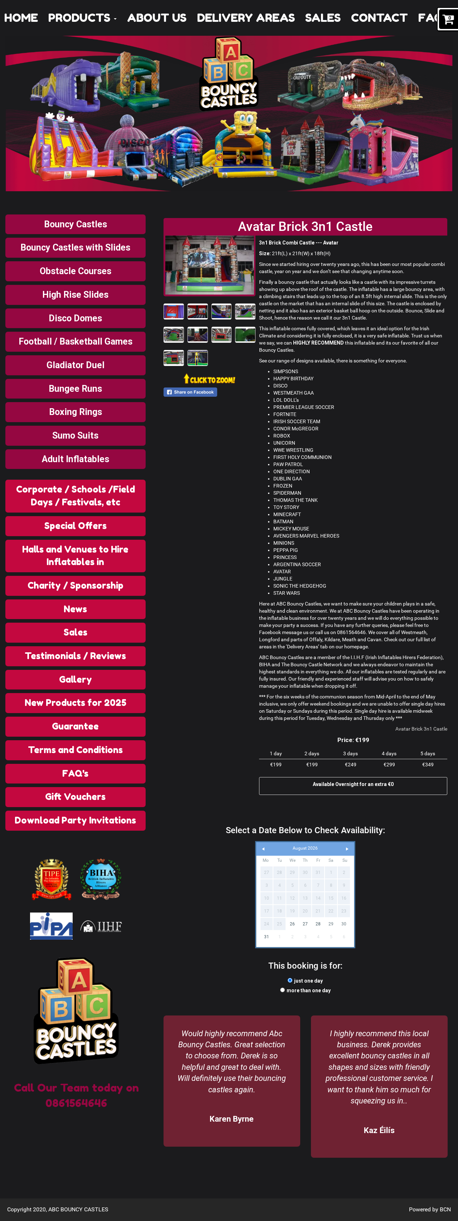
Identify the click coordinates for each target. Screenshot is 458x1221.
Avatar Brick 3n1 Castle (421, 729)
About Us (156, 18)
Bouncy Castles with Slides (75, 247)
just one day (308, 981)
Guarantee (75, 726)
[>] (347, 849)
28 (318, 923)
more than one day (309, 990)
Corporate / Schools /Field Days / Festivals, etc (75, 496)
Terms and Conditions (75, 750)
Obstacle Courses (75, 271)
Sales (323, 18)
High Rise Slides (75, 295)
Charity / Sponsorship (75, 585)
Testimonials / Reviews (75, 656)
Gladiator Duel (75, 365)
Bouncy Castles (75, 224)
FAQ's (435, 18)
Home (21, 18)
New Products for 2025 (75, 702)
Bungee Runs (75, 389)
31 (266, 936)
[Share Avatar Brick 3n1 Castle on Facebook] (210, 392)
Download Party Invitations (75, 820)
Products (80, 18)
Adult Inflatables (75, 459)
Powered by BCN (430, 1209)
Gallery (75, 679)
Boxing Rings (75, 412)
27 (305, 923)
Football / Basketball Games (75, 341)
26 (292, 923)
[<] (263, 849)
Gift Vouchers (75, 796)
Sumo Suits (75, 435)
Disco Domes (75, 318)
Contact (379, 18)
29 (330, 923)
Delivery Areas (246, 18)
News (75, 609)
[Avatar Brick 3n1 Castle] (209, 265)
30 (343, 923)
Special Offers (75, 525)
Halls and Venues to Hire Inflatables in (75, 556)
